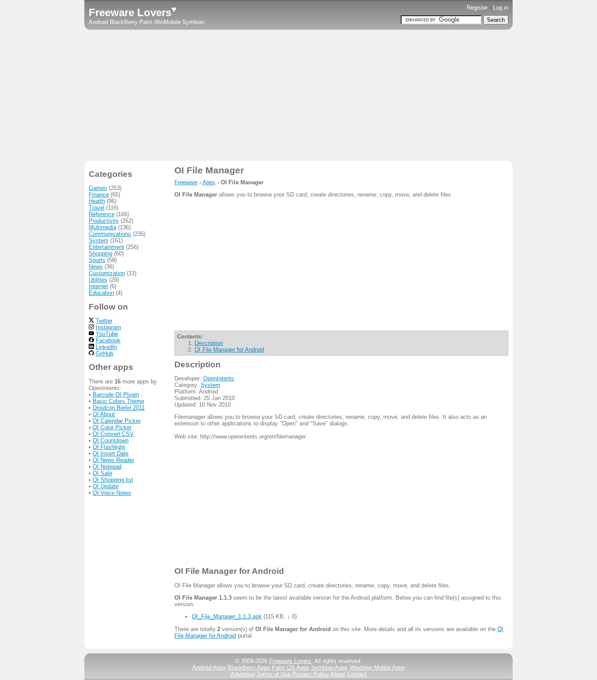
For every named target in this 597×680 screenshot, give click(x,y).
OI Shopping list (113, 479)
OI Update (105, 486)
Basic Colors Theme (118, 401)
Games (98, 188)
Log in (500, 7)
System (210, 385)
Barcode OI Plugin (116, 394)
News (96, 266)
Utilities (98, 279)
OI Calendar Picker (117, 421)
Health (97, 201)
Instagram (108, 327)
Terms (274, 674)
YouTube (107, 334)
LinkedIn (106, 347)
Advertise (243, 674)
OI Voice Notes (112, 493)
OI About (104, 414)
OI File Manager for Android (229, 349)
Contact (357, 674)
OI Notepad (107, 466)
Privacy (310, 674)
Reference (102, 214)
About (337, 674)
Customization (107, 273)
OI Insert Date (110, 453)
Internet (98, 286)
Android (98, 22)
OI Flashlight (109, 447)
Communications (110, 234)
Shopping (100, 253)
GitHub (104, 353)
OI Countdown (110, 440)
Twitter (104, 321)
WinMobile (167, 22)
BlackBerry (124, 22)
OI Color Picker (112, 427)
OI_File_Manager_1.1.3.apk (227, 616)
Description (208, 343)
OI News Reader (113, 460)
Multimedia (102, 227)
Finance (99, 194)
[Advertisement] (298, 95)
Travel (96, 207)
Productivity (104, 220)
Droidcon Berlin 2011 (119, 407)
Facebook (108, 340)
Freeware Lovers (133, 12)
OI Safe (102, 473)
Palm (146, 22)
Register (477, 7)
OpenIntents (218, 378)
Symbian (193, 22)
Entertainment (106, 247)
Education (101, 293)
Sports (97, 260)
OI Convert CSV (113, 434)
